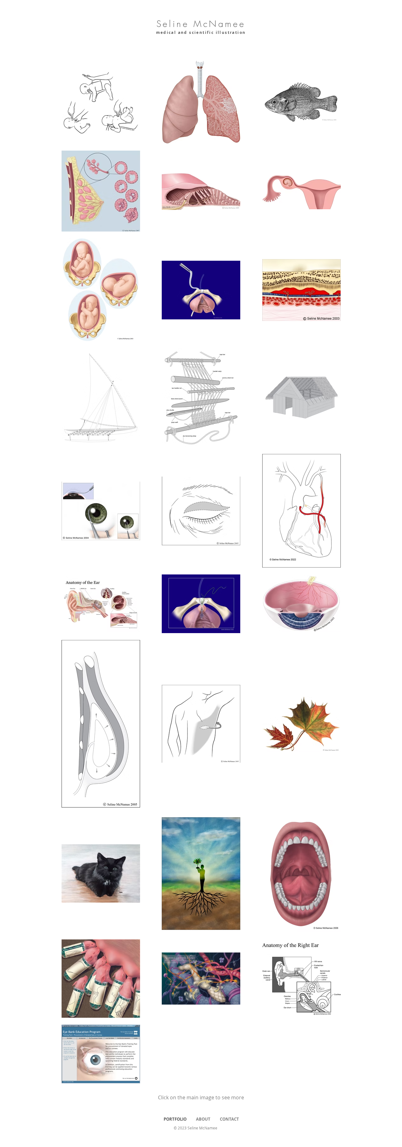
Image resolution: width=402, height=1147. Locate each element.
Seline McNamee (200, 23)
